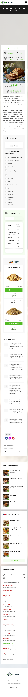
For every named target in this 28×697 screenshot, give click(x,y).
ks (9, 175)
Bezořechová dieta (8, 595)
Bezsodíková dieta (7, 600)
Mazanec (8, 434)
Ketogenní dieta (7, 614)
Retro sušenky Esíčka (16, 535)
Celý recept (18, 218)
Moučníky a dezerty (9, 48)
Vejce (11, 175)
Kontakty (10, 681)
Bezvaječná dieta (7, 605)
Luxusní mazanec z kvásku (17, 501)
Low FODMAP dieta (8, 619)
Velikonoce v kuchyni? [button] (8, 448)
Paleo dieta (6, 639)
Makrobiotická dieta (8, 624)
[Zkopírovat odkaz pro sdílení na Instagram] (9, 438)
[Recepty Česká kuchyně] (4, 514)
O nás (18, 681)
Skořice (11, 191)
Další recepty (14, 560)
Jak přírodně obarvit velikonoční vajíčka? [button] (13, 451)
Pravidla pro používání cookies (14, 683)
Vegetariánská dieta (15, 578)
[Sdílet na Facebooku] (6, 438)
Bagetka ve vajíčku (15, 520)
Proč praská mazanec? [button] (9, 445)
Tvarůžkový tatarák (15, 551)
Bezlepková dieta (7, 590)
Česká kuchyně (13, 514)
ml (13, 160)
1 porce (10, 218)
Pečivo (18, 48)
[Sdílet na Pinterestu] (13, 438)
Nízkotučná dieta (7, 634)
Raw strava (6, 648)
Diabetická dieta (7, 610)
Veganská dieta (7, 653)
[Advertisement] (14, 28)
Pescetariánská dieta (15, 575)
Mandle (12, 198)
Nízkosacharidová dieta (9, 629)
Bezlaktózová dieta (8, 585)
